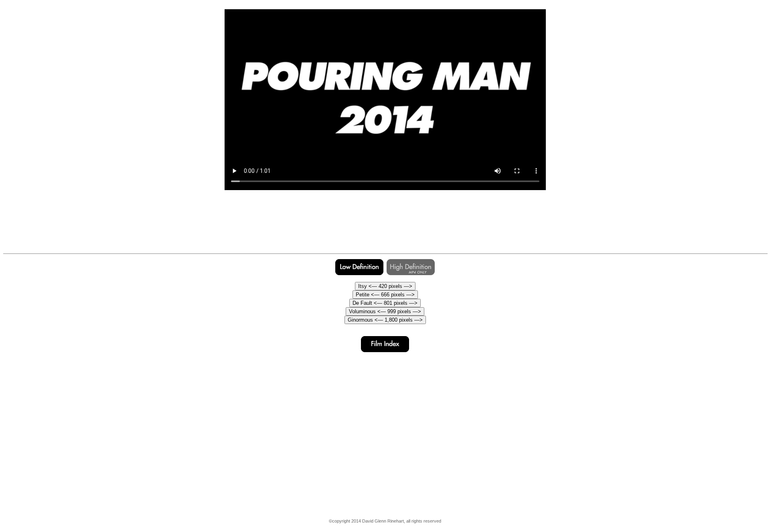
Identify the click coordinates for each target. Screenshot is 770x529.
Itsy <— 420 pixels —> (385, 286)
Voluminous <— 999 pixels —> (385, 311)
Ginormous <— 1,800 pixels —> (385, 320)
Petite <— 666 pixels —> (385, 295)
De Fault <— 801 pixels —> (385, 303)
